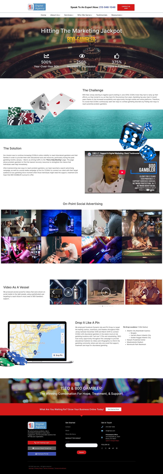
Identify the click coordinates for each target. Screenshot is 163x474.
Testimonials (101, 15)
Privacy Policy (38, 468)
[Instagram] (105, 448)
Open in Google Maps (112, 440)
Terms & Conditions (60, 468)
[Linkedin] (116, 448)
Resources (116, 15)
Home (43, 15)
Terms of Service (48, 468)
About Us (54, 15)
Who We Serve (84, 15)
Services (68, 15)
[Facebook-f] (102, 448)
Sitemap (31, 468)
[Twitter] (113, 448)
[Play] (106, 292)
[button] (53, 292)
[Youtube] (109, 448)
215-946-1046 (107, 7)
